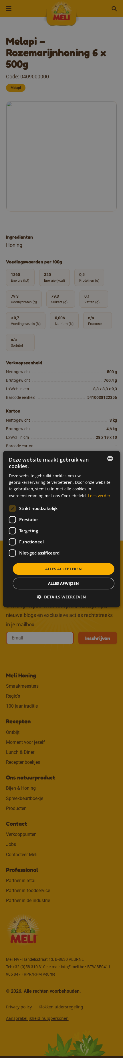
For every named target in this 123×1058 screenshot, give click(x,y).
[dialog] (61, 529)
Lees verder (99, 495)
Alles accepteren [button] (63, 568)
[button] (61, 597)
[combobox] (110, 458)
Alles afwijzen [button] (63, 583)
